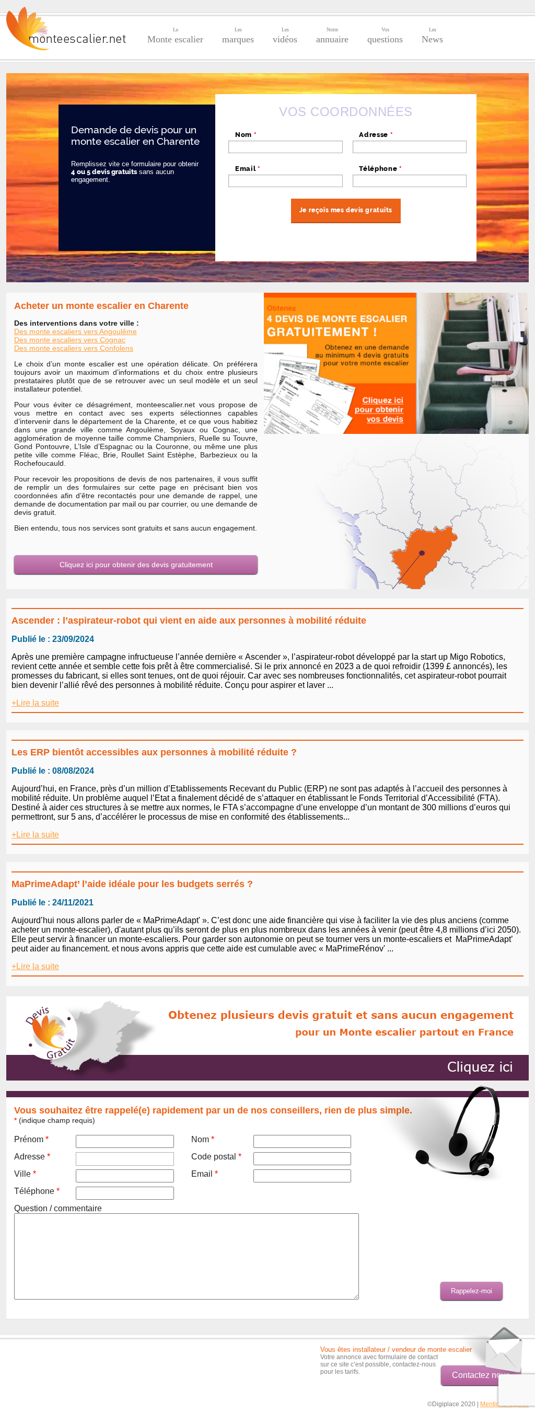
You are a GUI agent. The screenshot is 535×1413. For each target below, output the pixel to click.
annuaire (332, 35)
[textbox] (410, 147)
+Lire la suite (35, 702)
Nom (246, 135)
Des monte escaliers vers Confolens (73, 348)
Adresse (376, 135)
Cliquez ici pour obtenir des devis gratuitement (136, 564)
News (432, 35)
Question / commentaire (58, 1208)
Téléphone (380, 169)
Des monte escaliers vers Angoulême (75, 331)
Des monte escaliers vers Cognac (69, 340)
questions (385, 35)
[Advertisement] (67, 1361)
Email (248, 169)
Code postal (216, 1156)
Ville (25, 1173)
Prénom (31, 1139)
